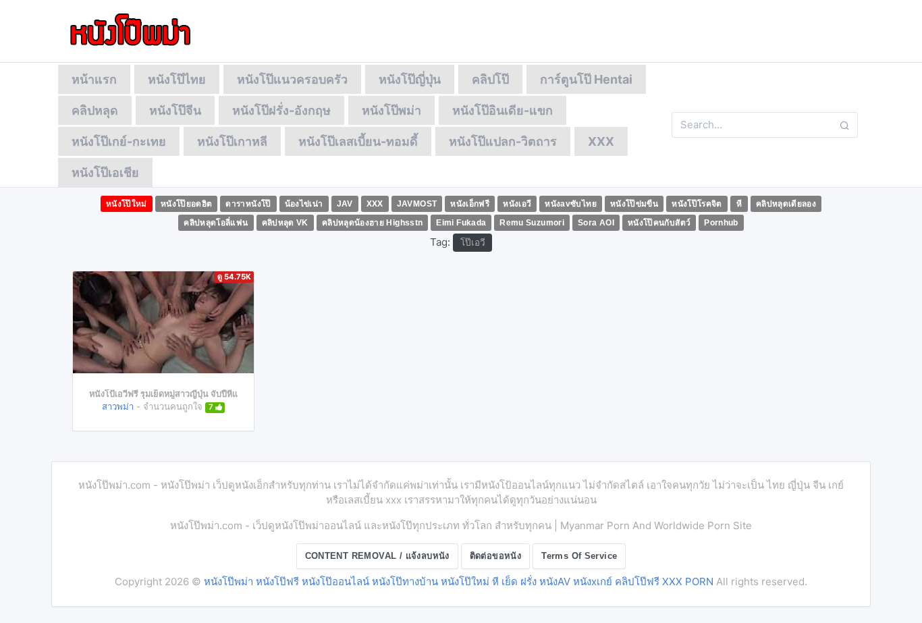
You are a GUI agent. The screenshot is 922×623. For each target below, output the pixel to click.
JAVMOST (417, 204)
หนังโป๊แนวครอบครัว (292, 79)
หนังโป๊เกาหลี (232, 141)
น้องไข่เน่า (304, 204)
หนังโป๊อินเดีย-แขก (502, 110)
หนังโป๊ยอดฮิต (187, 204)
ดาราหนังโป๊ (248, 204)
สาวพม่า (118, 406)
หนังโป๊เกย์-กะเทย (119, 141)
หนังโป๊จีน (175, 110)
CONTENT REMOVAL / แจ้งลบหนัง (377, 556)
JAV (345, 204)
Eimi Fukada (461, 222)
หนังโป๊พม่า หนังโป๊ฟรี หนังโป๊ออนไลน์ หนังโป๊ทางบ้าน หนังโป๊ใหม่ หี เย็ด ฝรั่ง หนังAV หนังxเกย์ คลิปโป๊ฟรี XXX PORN (458, 581)
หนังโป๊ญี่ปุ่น (410, 79)
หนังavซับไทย (571, 204)
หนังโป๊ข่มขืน (634, 204)
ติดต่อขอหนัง (496, 556)
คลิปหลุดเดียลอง (786, 204)
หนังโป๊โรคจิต (697, 204)
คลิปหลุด (95, 110)
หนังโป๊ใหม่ (126, 204)
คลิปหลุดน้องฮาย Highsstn (372, 222)
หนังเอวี (517, 204)
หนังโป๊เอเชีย (105, 172)
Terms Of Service (579, 556)
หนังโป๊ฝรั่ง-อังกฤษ (281, 110)
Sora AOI (596, 222)
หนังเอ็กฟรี (469, 204)
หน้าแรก (94, 79)
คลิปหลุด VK (285, 222)
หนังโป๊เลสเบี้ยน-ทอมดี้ (358, 141)
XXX (601, 141)
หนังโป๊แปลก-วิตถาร (503, 141)
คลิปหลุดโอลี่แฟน (216, 222)
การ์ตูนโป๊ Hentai (586, 79)
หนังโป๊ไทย (177, 79)
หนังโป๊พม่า (391, 110)
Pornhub (721, 222)
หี (739, 204)
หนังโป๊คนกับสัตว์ (659, 222)
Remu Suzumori (531, 222)
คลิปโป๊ (490, 79)
